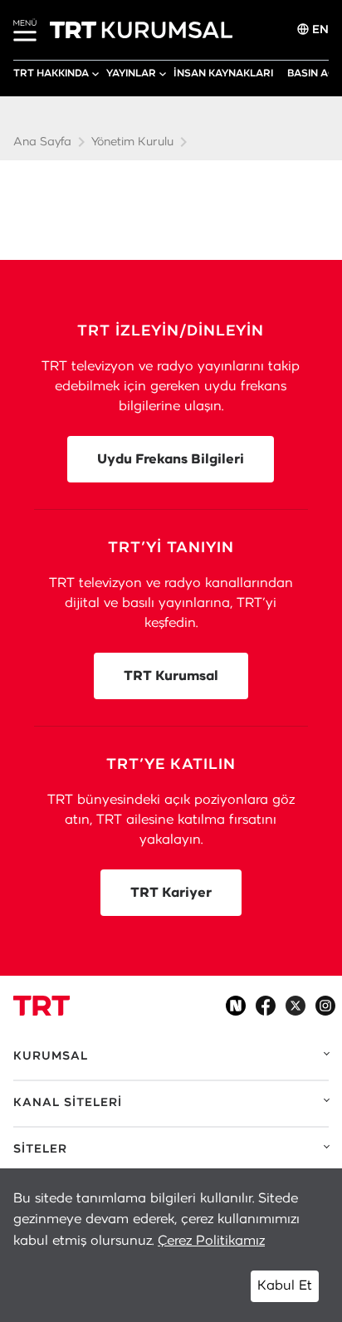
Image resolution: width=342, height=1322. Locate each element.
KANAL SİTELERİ (67, 1103)
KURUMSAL (50, 1056)
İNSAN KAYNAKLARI (223, 73)
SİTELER (40, 1149)
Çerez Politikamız (211, 1240)
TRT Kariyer (171, 892)
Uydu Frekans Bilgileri (170, 459)
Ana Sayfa (42, 142)
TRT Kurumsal (171, 676)
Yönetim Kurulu (132, 142)
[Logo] (41, 1006)
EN (319, 30)
